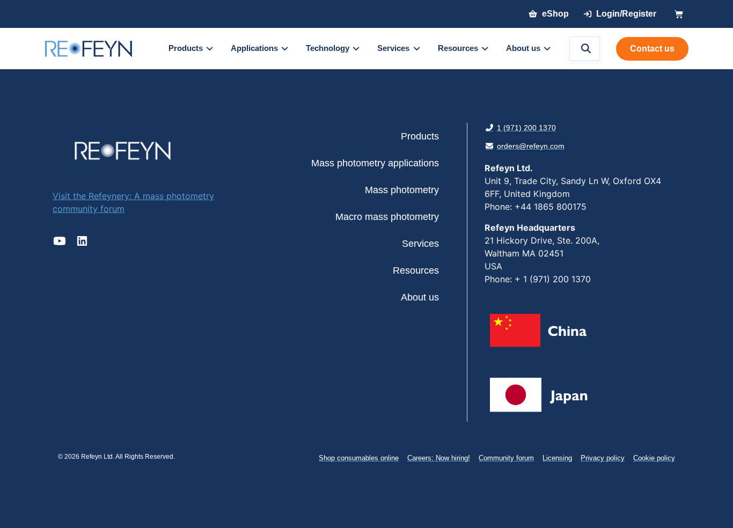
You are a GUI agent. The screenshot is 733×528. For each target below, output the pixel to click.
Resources (416, 270)
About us (420, 297)
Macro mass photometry (387, 216)
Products (420, 136)
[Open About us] (547, 48)
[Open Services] (416, 48)
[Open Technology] (356, 48)
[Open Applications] (285, 48)
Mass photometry (402, 190)
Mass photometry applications (375, 163)
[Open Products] (210, 48)
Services (420, 243)
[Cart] (678, 14)
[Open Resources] (485, 48)
